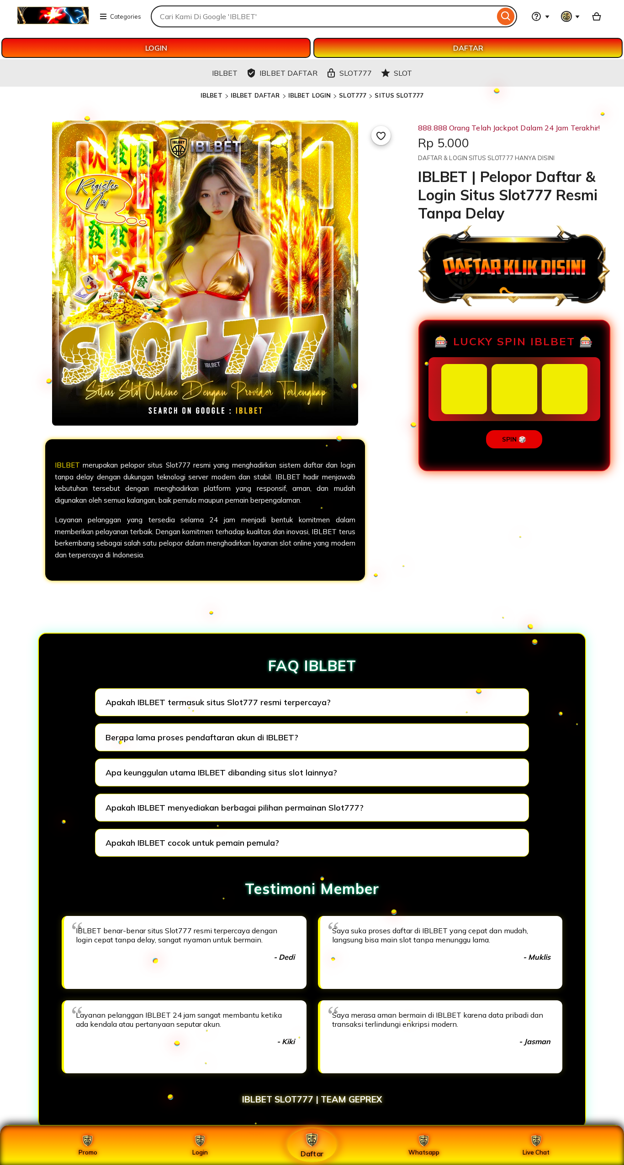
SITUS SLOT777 (399, 95)
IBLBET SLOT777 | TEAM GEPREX (312, 1099)
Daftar (312, 1153)
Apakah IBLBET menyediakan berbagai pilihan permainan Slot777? (235, 807)
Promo (88, 1152)
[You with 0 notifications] (570, 16)
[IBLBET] (53, 21)
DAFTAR (468, 47)
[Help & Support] (540, 16)
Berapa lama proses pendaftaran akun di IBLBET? (202, 737)
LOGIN (156, 47)
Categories (125, 16)
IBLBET (211, 95)
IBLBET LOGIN (309, 95)
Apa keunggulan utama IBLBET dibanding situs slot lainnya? (221, 772)
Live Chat (536, 1152)
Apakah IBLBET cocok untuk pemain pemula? (192, 842)
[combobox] (323, 16)
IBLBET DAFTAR (255, 95)
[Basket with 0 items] (597, 16)
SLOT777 (352, 95)
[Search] (506, 16)
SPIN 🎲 (514, 439)
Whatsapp (423, 1152)
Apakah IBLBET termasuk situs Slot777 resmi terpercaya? (218, 702)
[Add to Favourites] (381, 135)
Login (200, 1152)
